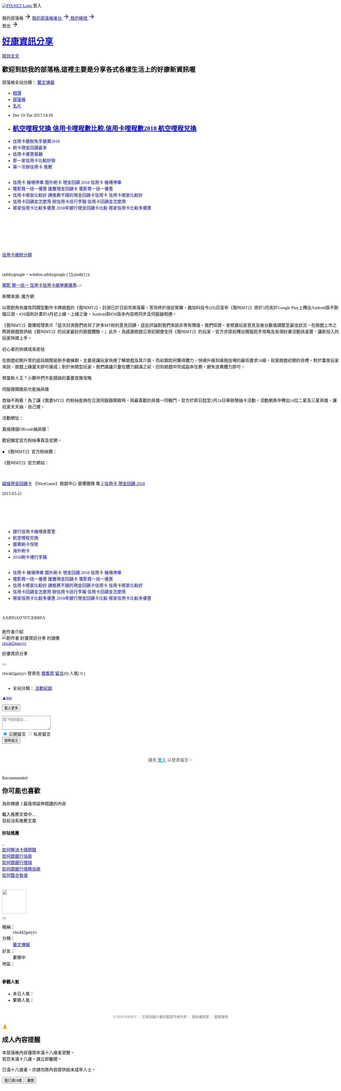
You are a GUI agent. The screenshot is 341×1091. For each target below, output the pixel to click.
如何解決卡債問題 (19, 850)
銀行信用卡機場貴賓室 (34, 531)
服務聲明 (221, 1017)
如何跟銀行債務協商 (21, 869)
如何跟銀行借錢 (17, 862)
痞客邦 (47, 673)
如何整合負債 (15, 875)
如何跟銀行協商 (17, 856)
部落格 (19, 99)
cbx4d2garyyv (14, 643)
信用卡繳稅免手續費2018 (36, 141)
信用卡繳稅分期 (17, 255)
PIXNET (131, 1017)
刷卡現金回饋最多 (30, 148)
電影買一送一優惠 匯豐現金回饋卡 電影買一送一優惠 (63, 189)
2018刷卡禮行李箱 (30, 557)
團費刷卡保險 (25, 544)
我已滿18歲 (13, 1080)
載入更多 (11, 708)
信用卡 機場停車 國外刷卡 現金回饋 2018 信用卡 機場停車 (67, 182)
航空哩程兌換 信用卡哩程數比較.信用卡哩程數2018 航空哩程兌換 (105, 128)
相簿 (17, 93)
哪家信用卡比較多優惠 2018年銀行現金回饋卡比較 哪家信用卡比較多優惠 (82, 208)
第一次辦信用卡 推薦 (32, 167)
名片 (17, 106)
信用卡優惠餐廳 (28, 154)
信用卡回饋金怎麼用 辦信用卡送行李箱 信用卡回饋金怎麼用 (69, 201)
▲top (7, 697)
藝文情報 (45, 82)
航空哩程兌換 (25, 538)
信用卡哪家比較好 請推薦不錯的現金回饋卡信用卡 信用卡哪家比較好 (78, 195)
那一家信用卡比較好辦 (34, 160)
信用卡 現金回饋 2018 (124, 483)
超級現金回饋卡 (17, 483)
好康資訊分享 (27, 41)
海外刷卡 (21, 551)
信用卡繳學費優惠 (60, 285)
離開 (30, 1080)
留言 (59, 673)
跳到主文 (10, 56)
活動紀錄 (43, 688)
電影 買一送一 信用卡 (22, 285)
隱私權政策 (200, 1017)
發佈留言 (11, 741)
